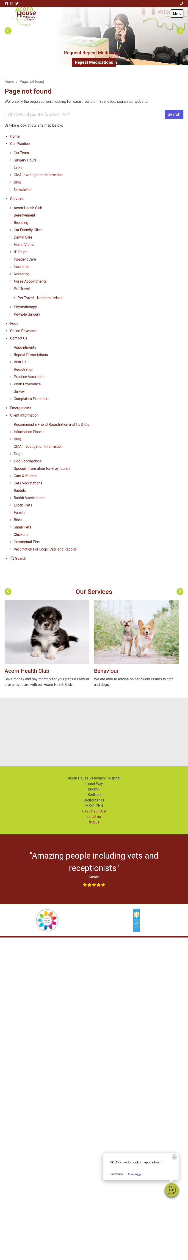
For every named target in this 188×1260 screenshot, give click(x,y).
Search (174, 114)
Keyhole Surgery (27, 314)
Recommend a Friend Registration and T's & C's (51, 424)
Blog (17, 182)
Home (9, 81)
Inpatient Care (25, 259)
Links (18, 167)
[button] (172, 1190)
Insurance (21, 266)
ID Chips (21, 252)
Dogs (18, 454)
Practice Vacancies (29, 377)
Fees (14, 323)
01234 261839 (94, 811)
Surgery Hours (25, 160)
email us (94, 817)
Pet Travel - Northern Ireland (40, 298)
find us (94, 822)
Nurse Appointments (30, 281)
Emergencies (20, 408)
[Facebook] (7, 3)
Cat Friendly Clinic (28, 230)
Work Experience (27, 384)
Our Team (21, 153)
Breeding (21, 222)
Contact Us (19, 338)
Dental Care (23, 237)
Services (17, 199)
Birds (18, 520)
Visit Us (20, 362)
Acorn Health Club (28, 208)
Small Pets (22, 527)
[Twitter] (17, 3)
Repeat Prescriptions (31, 355)
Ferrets (19, 512)
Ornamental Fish (27, 542)
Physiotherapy (25, 307)
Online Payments (23, 331)
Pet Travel (22, 288)
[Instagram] (12, 3)
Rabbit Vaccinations (29, 498)
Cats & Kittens (25, 476)
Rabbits (20, 490)
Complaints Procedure (32, 399)
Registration (23, 369)
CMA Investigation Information (38, 175)
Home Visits (24, 244)
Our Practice (20, 144)
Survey (19, 391)
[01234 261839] (182, 3)
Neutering (21, 274)
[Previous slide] (8, 30)
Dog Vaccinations (28, 461)
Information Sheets (29, 432)
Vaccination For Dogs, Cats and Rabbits (45, 549)
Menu (177, 13)
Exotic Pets (23, 505)
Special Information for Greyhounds (42, 468)
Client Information (24, 415)
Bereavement (24, 215)
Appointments (25, 347)
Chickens (21, 534)
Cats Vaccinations (28, 483)
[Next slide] (180, 30)
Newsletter (23, 189)
